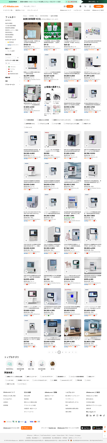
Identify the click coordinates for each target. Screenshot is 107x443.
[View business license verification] (68, 440)
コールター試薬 (57, 123)
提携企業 (88, 408)
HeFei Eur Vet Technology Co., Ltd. (92, 79)
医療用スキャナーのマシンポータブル (62, 120)
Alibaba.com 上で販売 (92, 395)
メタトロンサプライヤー (47, 376)
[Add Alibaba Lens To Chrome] (26, 428)
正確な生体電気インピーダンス (82, 120)
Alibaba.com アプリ (63, 428)
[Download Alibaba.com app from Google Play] (98, 428)
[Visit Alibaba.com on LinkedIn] (91, 415)
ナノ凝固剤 (54, 380)
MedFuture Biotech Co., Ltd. (51, 79)
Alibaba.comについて (9, 392)
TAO (66, 435)
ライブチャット (70, 399)
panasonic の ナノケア (67, 380)
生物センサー (92, 376)
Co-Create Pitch (7, 399)
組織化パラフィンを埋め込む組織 (14, 376)
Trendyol (71, 435)
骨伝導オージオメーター (23, 380)
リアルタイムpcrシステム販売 (72, 123)
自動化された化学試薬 (44, 120)
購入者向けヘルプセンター (73, 395)
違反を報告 (68, 411)
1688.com (36, 435)
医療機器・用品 (33, 16)
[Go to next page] (75, 352)
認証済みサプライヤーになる (93, 405)
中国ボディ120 (87, 123)
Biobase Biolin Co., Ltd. (90, 219)
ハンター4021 (10, 380)
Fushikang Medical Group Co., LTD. (32, 48)
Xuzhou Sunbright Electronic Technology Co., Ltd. (92, 282)
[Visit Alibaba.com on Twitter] (94, 415)
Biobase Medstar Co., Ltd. (90, 314)
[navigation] (12, 184)
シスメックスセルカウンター (40, 380)
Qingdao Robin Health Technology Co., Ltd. (72, 220)
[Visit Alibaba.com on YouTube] (101, 415)
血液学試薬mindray (30, 123)
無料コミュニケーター (32, 376)
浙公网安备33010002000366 (81, 440)
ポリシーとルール (28, 411)
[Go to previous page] (49, 352)
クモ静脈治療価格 (30, 120)
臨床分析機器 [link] (54, 16)
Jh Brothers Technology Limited (92, 48)
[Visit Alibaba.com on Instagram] (97, 415)
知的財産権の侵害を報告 (72, 408)
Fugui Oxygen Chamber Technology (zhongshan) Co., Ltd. (32, 79)
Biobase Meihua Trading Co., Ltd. (92, 110)
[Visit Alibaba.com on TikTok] (104, 415)
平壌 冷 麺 (79, 380)
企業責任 (5, 402)
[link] (105, 427)
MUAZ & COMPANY (49, 314)
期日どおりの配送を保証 (30, 402)
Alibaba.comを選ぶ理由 (9, 395)
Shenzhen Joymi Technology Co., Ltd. (52, 157)
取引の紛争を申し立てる (72, 402)
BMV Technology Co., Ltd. (70, 110)
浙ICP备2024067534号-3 (96, 440)
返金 (67, 405)
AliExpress (29, 435)
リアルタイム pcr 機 (44, 123)
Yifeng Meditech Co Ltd (30, 282)
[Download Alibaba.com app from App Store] (86, 428)
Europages (78, 435)
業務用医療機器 (44, 16)
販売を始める (89, 399)
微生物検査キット (62, 376)
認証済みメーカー (49, 395)
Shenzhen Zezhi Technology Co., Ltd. (72, 282)
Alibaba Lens (6, 428)
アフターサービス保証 (30, 405)
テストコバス (29, 127)
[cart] (85, 6)
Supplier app (52, 428)
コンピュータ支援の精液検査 (77, 376)
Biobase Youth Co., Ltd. (50, 219)
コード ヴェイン (22, 384)
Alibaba (25, 16)
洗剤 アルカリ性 (10, 384)
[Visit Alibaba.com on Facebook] (87, 415)
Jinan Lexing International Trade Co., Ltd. (92, 251)
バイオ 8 (88, 380)
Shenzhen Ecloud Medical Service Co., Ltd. (32, 219)
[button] (65, 6)
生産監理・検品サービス (30, 408)
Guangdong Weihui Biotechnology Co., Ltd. (32, 110)
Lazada (53, 435)
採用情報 (5, 405)
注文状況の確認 (90, 402)
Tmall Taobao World (45, 435)
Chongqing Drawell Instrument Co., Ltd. (72, 314)
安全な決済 (27, 395)
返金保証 (26, 399)
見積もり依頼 (48, 399)
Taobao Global (60, 435)
